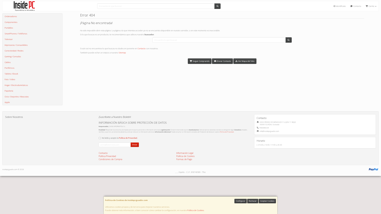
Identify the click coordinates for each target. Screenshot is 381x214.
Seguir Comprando (201, 61)
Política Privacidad (107, 156)
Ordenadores (11, 16)
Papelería (9, 90)
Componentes (11, 22)
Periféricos (9, 68)
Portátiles (9, 27)
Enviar (134, 144)
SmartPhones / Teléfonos (16, 33)
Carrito (371, 6)
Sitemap (122, 52)
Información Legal (184, 153)
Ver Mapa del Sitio (246, 61)
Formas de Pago (184, 159)
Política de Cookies (195, 210)
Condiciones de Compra (110, 159)
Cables (8, 62)
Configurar (240, 201)
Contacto (357, 6)
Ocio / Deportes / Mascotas (17, 96)
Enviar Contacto (223, 61)
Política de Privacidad (227, 132)
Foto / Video (10, 79)
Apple (7, 102)
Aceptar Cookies (267, 201)
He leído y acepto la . (120, 138)
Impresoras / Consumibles (16, 45)
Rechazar (253, 201)
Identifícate (340, 6)
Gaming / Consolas (13, 56)
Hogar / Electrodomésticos (16, 85)
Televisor (9, 39)
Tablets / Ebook (11, 73)
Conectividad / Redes (14, 50)
